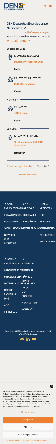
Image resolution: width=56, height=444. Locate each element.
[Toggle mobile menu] (50, 6)
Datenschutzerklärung (30, 440)
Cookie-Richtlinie (14, 440)
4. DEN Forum (21, 112)
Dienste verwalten (28, 412)
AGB (6, 305)
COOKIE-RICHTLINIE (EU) (10, 294)
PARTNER (45, 221)
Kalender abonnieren (28, 174)
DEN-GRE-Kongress (24, 83)
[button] (52, 386)
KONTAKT (27, 309)
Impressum (44, 440)
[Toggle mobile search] (45, 6)
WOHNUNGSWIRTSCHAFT (18, 228)
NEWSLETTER (29, 302)
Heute (28, 166)
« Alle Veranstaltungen (37, 32)
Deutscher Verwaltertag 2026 (28, 61)
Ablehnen (28, 427)
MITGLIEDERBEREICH (16, 270)
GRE (42, 215)
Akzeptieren (28, 419)
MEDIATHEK (46, 228)
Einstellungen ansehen (28, 434)
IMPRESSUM (11, 311)
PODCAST (27, 270)
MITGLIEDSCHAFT (14, 276)
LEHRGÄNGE (29, 221)
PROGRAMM (29, 215)
